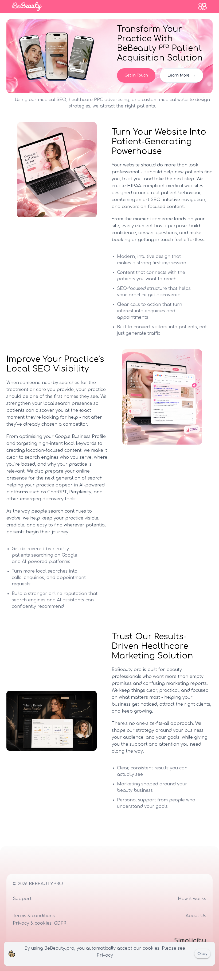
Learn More (181, 75)
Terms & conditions (34, 915)
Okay (202, 954)
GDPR (60, 923)
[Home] (27, 6)
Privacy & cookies (32, 923)
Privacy (105, 955)
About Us (196, 915)
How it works (192, 898)
